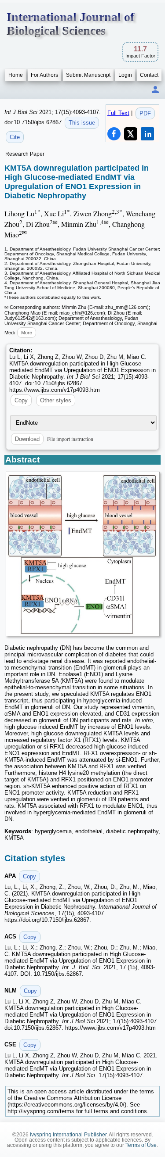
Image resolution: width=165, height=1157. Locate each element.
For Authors (44, 75)
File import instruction (70, 438)
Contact (149, 75)
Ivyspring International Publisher (68, 1134)
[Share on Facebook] (114, 133)
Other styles (55, 400)
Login (125, 75)
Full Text (118, 113)
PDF (145, 113)
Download (27, 439)
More (26, 332)
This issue (82, 122)
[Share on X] (130, 133)
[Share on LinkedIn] (147, 133)
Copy (21, 400)
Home (15, 75)
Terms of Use (141, 1145)
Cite (15, 137)
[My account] (155, 90)
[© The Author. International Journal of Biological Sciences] (83, 554)
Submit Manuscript (88, 75)
